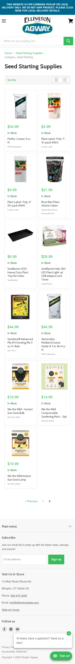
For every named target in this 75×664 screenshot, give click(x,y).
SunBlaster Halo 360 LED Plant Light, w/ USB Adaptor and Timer (53, 274)
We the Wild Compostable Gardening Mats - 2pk (54, 413)
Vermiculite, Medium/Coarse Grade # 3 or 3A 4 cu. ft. (53, 344)
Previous (32, 501)
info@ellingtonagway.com (24, 602)
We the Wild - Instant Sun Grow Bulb (20, 411)
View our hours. (11, 609)
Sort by (11, 80)
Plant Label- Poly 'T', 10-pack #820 (53, 140)
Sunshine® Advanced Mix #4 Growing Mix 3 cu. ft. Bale (20, 342)
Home (8, 53)
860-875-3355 (19, 595)
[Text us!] (61, 656)
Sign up (56, 559)
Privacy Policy (9, 647)
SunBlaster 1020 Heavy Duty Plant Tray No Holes (17, 272)
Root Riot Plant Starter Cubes (50, 203)
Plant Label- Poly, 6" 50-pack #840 (19, 203)
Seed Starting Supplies (29, 53)
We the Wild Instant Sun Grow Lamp (19, 477)
